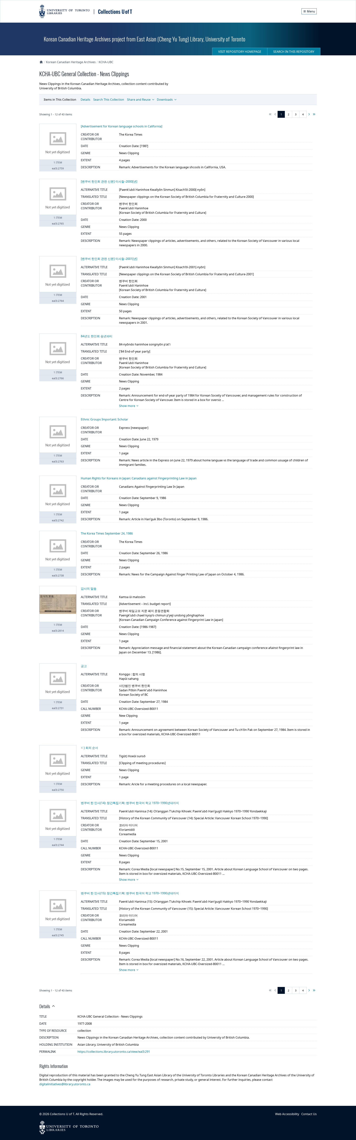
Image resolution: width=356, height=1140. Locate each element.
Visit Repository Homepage (239, 52)
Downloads (165, 100)
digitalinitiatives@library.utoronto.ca (64, 1084)
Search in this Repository (293, 52)
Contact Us (309, 1114)
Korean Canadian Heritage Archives (71, 62)
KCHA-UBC (106, 62)
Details (85, 100)
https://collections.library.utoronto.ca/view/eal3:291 (114, 1052)
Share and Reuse (139, 100)
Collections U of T (62, 1114)
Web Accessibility (287, 1114)
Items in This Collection (60, 100)
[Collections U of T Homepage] (41, 62)
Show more (127, 406)
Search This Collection (108, 100)
